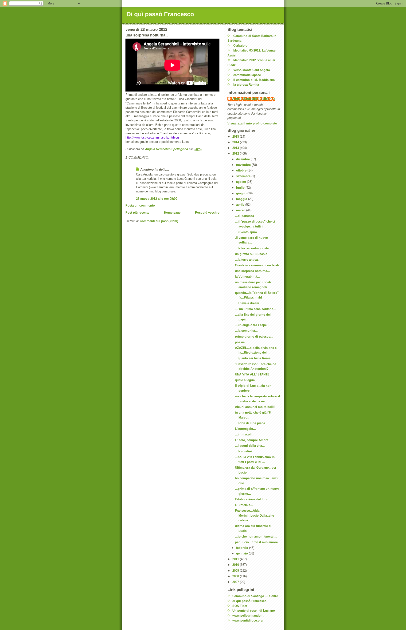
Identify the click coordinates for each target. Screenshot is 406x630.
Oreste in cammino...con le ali (257, 265)
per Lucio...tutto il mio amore (256, 542)
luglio (241, 187)
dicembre (243, 159)
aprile (240, 204)
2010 (236, 564)
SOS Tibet (239, 606)
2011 (236, 559)
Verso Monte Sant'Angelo (251, 70)
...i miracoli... (244, 434)
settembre (243, 176)
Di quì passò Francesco (160, 14)
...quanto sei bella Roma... (254, 358)
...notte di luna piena (250, 423)
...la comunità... (246, 330)
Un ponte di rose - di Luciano (253, 610)
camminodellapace (247, 75)
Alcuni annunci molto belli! (255, 407)
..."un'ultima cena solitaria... (255, 309)
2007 (236, 582)
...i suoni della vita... (250, 445)
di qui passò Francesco (249, 601)
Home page (172, 212)
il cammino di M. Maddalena (254, 80)
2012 (236, 153)
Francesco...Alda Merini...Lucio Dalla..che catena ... (254, 515)
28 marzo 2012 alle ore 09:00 (156, 198)
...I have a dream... (248, 303)
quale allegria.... (246, 380)
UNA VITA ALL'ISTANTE (252, 374)
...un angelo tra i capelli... (253, 325)
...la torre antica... (248, 259)
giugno (241, 193)
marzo (241, 210)
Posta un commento (140, 205)
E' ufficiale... (244, 505)
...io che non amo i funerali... (256, 536)
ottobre (241, 170)
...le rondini (243, 451)
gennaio (242, 553)
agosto (241, 181)
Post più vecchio (207, 212)
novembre (244, 165)
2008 (236, 576)
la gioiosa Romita (246, 84)
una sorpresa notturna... (252, 271)
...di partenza (244, 216)
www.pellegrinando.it (247, 615)
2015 (236, 136)
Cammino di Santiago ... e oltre (255, 596)
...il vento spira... (247, 232)
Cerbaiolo (240, 45)
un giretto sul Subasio (251, 254)
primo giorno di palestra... (254, 336)
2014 (236, 142)
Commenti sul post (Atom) (159, 221)
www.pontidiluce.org (247, 620)
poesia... (241, 342)
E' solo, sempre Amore (251, 440)
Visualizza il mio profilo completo (252, 123)
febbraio (242, 548)
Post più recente (137, 212)
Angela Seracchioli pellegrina (253, 98)
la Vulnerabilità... (247, 276)
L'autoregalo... (245, 429)
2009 (236, 570)
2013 (236, 148)
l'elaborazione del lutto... (253, 499)
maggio (242, 199)
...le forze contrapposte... (253, 248)
